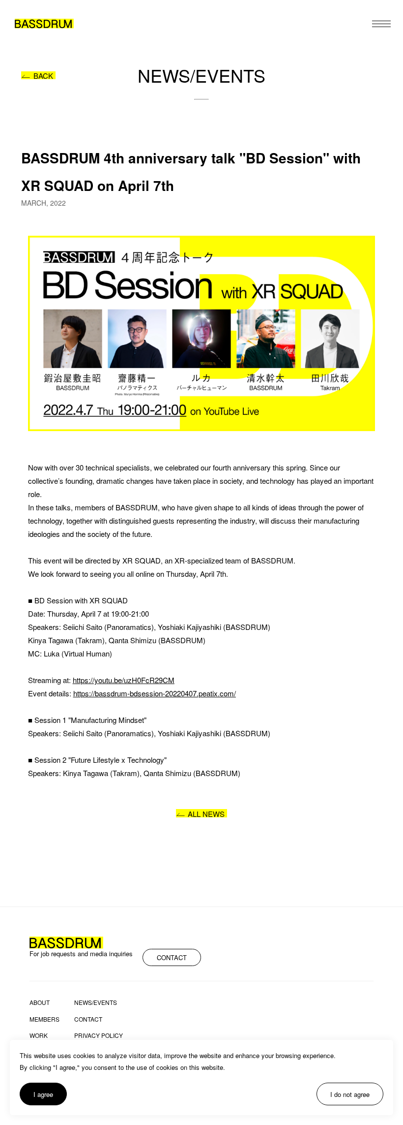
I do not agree (350, 1094)
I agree (43, 1094)
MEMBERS (44, 1019)
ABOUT (39, 1002)
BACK (43, 75)
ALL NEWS (206, 813)
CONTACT (172, 957)
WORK (38, 1035)
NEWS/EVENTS (95, 1002)
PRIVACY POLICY (98, 1035)
